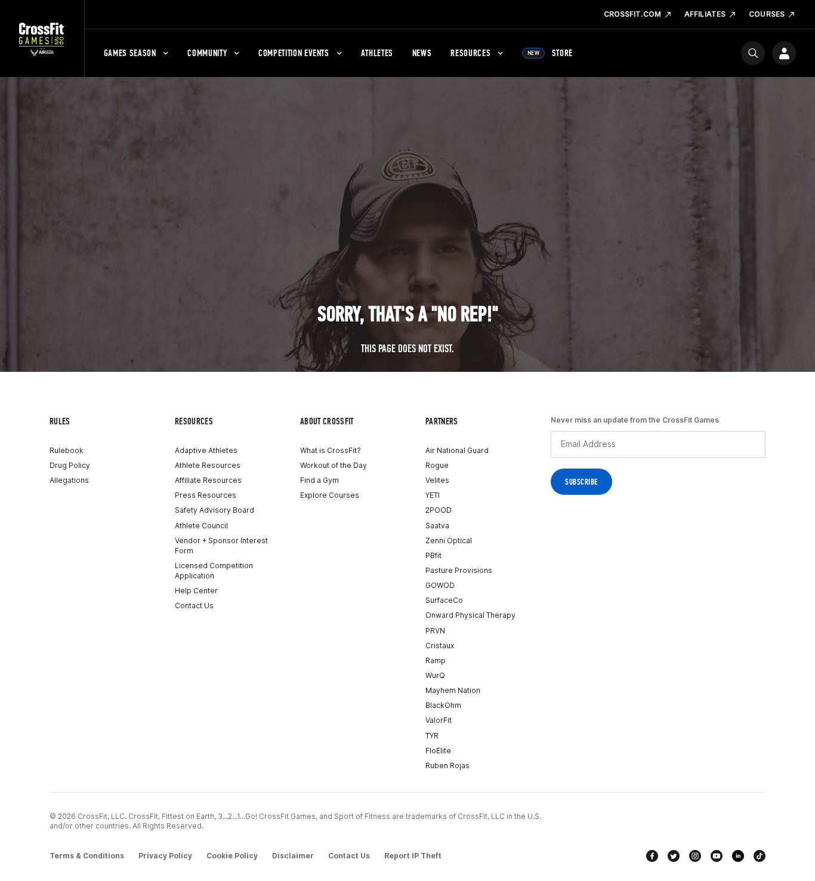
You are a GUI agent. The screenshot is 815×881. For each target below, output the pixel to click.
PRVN (435, 630)
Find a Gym (319, 480)
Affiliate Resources (208, 480)
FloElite (438, 750)
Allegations (69, 480)
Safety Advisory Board (214, 510)
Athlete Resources (207, 465)
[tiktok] (759, 856)
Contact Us (194, 605)
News (422, 52)
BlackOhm (443, 705)
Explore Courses (329, 495)
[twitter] (674, 856)
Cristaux (439, 645)
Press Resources (205, 495)
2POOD (438, 510)
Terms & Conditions (87, 855)
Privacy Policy (165, 855)
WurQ (435, 675)
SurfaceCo (444, 600)
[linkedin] (738, 856)
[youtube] (717, 856)
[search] (753, 53)
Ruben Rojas (447, 765)
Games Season (130, 52)
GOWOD (440, 585)
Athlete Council (201, 525)
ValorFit (438, 720)
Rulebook (67, 450)
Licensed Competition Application (214, 570)
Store (550, 52)
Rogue (437, 465)
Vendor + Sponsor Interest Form (221, 545)
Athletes (377, 52)
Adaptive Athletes (206, 450)
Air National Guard (457, 450)
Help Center (196, 590)
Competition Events (293, 52)
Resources (470, 52)
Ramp (435, 660)
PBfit (433, 555)
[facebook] (652, 856)
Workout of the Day (333, 465)
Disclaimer (293, 855)
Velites (437, 480)
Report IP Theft (413, 855)
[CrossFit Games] (42, 38)
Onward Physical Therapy (470, 615)
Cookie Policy (232, 855)
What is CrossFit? (330, 450)
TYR (432, 735)
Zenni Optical (448, 540)
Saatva (437, 525)
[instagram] (695, 856)
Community (207, 52)
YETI (432, 495)
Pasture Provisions (458, 570)
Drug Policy (70, 465)
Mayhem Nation (452, 690)
